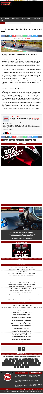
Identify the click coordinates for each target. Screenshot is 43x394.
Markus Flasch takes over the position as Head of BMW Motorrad (21, 290)
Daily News (7, 18)
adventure (14, 356)
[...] (24, 310)
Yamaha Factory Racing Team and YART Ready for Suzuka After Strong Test (21, 284)
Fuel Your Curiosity (21, 302)
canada (32, 356)
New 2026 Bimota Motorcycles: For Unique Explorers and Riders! (21, 315)
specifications (30, 362)
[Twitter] (6, 133)
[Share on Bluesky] (36, 36)
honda (13, 360)
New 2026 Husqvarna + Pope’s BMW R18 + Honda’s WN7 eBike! (21, 325)
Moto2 (17, 140)
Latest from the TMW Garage (21, 205)
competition (37, 356)
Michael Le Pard (26, 38)
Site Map (40, 389)
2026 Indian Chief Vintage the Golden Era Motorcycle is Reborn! (21, 333)
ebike (20, 358)
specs (36, 362)
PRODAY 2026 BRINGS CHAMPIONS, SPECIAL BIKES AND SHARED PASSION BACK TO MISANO (21, 278)
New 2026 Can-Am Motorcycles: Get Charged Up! (21, 305)
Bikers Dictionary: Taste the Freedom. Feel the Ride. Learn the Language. (22, 235)
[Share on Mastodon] (29, 36)
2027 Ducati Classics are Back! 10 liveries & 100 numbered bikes (22, 238)
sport (39, 362)
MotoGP (36, 360)
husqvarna (18, 360)
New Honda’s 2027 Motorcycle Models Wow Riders (21, 232)
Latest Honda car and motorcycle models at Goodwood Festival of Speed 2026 (21, 288)
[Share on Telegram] (32, 36)
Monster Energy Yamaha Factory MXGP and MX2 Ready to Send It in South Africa (21, 282)
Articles (2, 18)
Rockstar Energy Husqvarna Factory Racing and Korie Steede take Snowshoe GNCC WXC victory (21, 294)
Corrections (26, 389)
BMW (28, 356)
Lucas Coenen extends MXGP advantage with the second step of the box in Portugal (21, 297)
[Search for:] (36, 22)
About (27, 0)
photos (21, 362)
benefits (24, 356)
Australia (20, 356)
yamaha (26, 367)
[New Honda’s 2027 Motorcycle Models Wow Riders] (21, 229)
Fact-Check (31, 389)
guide (36, 358)
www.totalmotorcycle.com (8, 129)
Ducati (16, 358)
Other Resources (36, 18)
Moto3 (22, 140)
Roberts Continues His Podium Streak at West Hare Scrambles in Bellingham (21, 273)
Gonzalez (6, 140)
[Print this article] (21, 36)
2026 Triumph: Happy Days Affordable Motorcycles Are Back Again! (21, 317)
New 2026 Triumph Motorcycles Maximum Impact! (21, 328)
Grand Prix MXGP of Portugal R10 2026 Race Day (21, 295)
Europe (28, 358)
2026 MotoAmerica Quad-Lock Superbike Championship (21, 277)
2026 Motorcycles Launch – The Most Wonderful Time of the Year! (21, 331)
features (32, 358)
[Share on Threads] (40, 36)
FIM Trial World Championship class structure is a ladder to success (21, 286)
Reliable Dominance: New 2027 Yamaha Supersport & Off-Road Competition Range (22, 234)
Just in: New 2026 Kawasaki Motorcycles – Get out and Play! (21, 314)
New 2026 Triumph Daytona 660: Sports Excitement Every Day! (20, 376)
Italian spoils (12, 140)
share (34, 140)
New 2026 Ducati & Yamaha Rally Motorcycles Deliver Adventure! (21, 336)
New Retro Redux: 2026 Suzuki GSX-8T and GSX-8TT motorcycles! (21, 334)
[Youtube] (8, 133)
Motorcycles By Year (15, 18)
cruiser (6, 358)
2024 (10, 356)
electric (23, 358)
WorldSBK (22, 367)
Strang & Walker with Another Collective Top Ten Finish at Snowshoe (21, 275)
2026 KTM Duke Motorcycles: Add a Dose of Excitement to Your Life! (21, 326)
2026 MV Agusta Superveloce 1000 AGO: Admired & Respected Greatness (21, 323)
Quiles (30, 140)
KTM (27, 360)
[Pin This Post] (14, 36)
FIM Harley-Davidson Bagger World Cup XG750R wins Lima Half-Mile (21, 267)
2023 (7, 356)
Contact (36, 0)
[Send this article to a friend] (18, 36)
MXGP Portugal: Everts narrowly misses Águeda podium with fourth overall (21, 299)
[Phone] (11, 133)
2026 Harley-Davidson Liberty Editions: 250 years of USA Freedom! (21, 322)
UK (15, 367)
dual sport (11, 358)
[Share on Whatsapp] (25, 36)
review (25, 362)
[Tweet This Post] (7, 36)
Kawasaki (23, 360)
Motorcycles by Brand (26, 18)
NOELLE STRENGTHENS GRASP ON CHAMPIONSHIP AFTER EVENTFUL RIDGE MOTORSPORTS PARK (21, 280)
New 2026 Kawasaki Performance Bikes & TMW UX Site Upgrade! (21, 320)
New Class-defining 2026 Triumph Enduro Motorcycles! (21, 337)
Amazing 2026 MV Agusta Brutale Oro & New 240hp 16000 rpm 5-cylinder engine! (21, 312)
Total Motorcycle (35, 118)
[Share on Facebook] (3, 36)
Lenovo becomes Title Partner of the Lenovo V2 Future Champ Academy (21, 269)
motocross (32, 360)
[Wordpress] (3, 133)
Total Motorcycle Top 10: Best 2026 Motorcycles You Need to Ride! (21, 339)
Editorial (33, 0)
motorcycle (5, 362)
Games (2, 20)
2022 (4, 356)
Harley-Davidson (8, 360)
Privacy (30, 0)
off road (16, 362)
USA (18, 367)
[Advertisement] (27, 9)
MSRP (9, 362)
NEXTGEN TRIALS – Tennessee (21, 271)
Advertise (7, 389)
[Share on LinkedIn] (10, 36)
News (26, 140)
